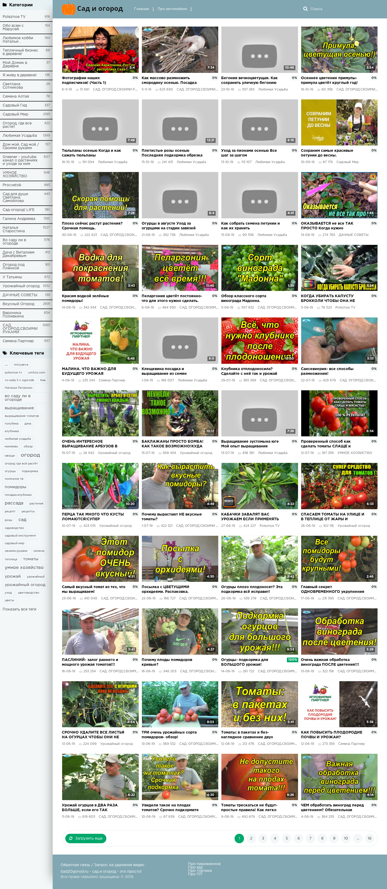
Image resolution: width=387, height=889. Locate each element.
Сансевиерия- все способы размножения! (327, 371)
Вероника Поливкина (13, 314)
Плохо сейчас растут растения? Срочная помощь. (92, 226)
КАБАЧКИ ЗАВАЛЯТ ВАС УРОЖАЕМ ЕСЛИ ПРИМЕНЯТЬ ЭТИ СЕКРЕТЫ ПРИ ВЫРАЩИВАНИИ (250, 517)
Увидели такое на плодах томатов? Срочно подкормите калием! (170, 808)
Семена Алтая (16, 96)
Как (43, 380)
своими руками (16, 551)
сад (22, 520)
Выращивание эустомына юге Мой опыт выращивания (250, 444)
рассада (14, 503)
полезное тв (14, 479)
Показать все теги (19, 609)
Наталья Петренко (18, 388)
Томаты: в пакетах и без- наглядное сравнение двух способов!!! (247, 735)
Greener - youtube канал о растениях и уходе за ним (20, 160)
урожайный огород (25, 585)
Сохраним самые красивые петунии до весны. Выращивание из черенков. (327, 153)
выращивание (19, 408)
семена (38, 551)
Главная (141, 9)
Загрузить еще (88, 838)
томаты (30, 559)
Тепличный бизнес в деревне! (20, 52)
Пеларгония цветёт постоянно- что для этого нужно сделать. (172, 298)
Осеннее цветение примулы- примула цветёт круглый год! (329, 80)
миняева (11, 446)
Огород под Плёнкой (13, 266)
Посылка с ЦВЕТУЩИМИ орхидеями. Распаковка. (165, 589)
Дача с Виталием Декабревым (18, 254)
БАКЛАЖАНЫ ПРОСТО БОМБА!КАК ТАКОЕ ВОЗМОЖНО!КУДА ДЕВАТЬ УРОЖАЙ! (173, 444)
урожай (13, 576)
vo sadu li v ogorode (19, 380)
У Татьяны (12, 277)
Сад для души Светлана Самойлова (15, 198)
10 (346, 838)
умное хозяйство (24, 568)
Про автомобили (172, 9)
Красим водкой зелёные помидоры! (85, 298)
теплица (11, 559)
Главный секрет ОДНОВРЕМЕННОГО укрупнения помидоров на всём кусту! (332, 589)
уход (8, 593)
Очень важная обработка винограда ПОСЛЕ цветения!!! (330, 662)
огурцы (10, 471)
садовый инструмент (20, 535)
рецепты (28, 511)
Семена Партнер (18, 341)
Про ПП (195, 874)
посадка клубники (18, 495)
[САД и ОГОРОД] (93, 9)
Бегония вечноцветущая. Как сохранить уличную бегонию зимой (249, 81)
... (6, 364)
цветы (9, 600)
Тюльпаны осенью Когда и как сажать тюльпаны (91, 153)
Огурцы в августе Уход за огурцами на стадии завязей (169, 226)
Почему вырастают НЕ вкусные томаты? (172, 517)
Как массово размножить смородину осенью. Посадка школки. (169, 81)
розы (8, 520)
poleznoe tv (13, 372)
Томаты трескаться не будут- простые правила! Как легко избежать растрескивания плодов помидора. (249, 808)
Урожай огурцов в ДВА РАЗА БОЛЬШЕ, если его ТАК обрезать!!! (90, 808)
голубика (11, 423)
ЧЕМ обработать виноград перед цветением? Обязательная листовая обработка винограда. (332, 808)
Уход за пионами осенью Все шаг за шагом (249, 153)
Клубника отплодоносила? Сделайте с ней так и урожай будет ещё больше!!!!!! (249, 371)
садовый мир (14, 543)
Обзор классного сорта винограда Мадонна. (243, 298)
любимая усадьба (18, 439)
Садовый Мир (15, 114)
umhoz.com (36, 372)
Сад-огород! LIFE (18, 209)
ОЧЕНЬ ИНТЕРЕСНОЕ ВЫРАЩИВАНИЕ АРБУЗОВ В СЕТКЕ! (89, 444)
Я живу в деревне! (20, 75)
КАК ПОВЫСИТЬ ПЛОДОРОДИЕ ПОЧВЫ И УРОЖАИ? (331, 735)
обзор (28, 446)
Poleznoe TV (14, 16)
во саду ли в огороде (18, 397)
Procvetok (12, 185)
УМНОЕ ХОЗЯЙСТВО (15, 174)
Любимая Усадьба (20, 135)
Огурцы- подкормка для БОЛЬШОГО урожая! (244, 662)
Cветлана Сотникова (13, 86)
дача (27, 423)
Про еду (195, 867)
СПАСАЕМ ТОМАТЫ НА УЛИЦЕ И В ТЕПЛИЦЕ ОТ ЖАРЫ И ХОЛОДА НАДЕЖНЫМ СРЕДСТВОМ (332, 517)
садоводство (14, 528)
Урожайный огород (21, 286)
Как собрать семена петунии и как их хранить (250, 226)
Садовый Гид (15, 105)
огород (30, 455)
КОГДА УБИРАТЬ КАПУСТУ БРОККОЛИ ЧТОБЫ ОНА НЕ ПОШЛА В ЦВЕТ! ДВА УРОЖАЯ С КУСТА (331, 299)
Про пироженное (204, 864)
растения (36, 503)
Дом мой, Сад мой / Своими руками (21, 146)
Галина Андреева (19, 218)
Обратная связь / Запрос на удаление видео (102, 865)
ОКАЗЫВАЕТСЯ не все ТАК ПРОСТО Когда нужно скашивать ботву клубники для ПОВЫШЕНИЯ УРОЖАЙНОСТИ (331, 226)
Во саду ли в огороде (14, 242)
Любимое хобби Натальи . (18, 40)
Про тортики (200, 870)
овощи (10, 455)
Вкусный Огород (18, 304)
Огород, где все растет (17, 125)
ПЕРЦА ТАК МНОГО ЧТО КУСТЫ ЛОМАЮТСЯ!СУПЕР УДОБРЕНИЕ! (93, 517)
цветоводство (28, 593)
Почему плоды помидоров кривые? (167, 662)
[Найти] (305, 9)
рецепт (10, 511)
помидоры (15, 487)
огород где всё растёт (21, 463)
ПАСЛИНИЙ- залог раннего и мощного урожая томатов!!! (90, 662)
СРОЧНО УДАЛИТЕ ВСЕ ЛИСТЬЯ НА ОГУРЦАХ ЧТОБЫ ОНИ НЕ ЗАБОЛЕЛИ (93, 735)
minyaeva (21, 364)
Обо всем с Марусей (13, 27)
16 (369, 838)
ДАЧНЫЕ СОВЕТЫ (20, 295)
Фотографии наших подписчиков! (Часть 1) (84, 80)
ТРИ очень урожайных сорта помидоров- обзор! (169, 735)
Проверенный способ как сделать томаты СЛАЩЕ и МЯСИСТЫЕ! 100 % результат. (329, 444)
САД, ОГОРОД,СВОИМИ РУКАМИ (20, 329)
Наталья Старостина (14, 229)
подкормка (30, 471)
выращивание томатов (22, 416)
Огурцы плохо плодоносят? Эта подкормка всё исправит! (251, 589)
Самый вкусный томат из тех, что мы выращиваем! (93, 589)
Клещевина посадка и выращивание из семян (164, 371)
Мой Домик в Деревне (15, 64)
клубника (12, 431)
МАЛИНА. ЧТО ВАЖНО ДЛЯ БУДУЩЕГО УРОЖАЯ (89, 371)
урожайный (35, 576)
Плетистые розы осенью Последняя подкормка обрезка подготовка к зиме (172, 153)
